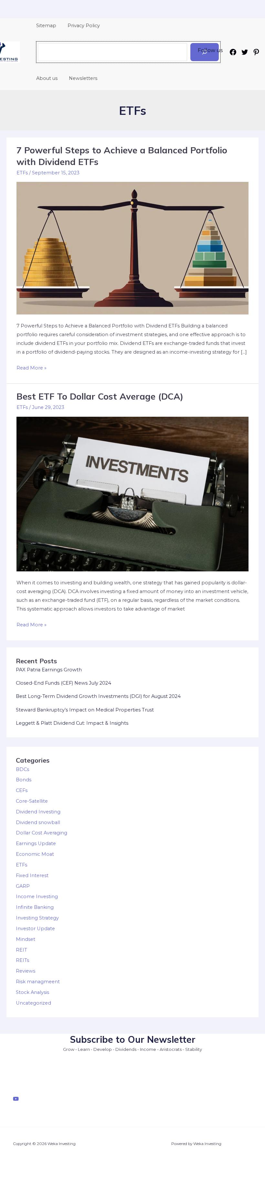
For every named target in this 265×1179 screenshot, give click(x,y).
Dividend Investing (38, 812)
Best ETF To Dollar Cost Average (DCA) (99, 396)
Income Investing (37, 896)
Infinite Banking (35, 907)
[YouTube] (16, 1099)
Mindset (25, 939)
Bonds (23, 780)
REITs (22, 960)
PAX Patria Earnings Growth (49, 670)
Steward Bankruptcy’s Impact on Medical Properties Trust (85, 710)
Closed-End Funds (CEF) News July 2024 (63, 683)
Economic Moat (35, 854)
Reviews (25, 971)
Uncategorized (33, 1003)
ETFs (22, 173)
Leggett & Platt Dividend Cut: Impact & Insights (72, 723)
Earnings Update (36, 843)
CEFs (21, 790)
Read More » (31, 368)
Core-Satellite (32, 801)
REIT (21, 950)
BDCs (22, 769)
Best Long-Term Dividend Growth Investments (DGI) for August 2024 (98, 696)
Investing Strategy (37, 918)
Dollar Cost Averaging (41, 833)
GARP (23, 886)
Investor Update (35, 928)
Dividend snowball (38, 822)
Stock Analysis (32, 992)
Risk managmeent (38, 982)
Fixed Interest (32, 875)
